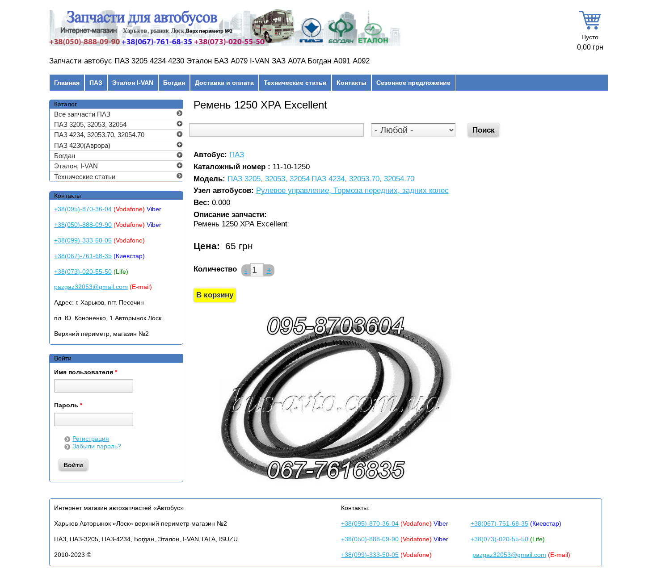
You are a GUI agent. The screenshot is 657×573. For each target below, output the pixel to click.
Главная (67, 82)
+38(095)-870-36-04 (83, 209)
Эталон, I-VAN (76, 166)
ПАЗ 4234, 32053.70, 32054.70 (363, 179)
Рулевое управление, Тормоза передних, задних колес (352, 191)
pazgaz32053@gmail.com (91, 286)
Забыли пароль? (96, 446)
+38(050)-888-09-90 (83, 224)
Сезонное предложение (413, 82)
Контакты (351, 82)
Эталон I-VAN (132, 82)
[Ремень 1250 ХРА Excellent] (335, 485)
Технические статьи (295, 82)
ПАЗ (95, 82)
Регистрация (90, 438)
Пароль (68, 405)
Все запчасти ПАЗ (82, 114)
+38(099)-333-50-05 (83, 240)
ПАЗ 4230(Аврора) (82, 145)
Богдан (174, 82)
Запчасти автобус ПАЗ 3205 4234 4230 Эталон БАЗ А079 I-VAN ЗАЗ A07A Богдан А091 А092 (209, 61)
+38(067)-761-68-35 (83, 255)
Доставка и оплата (224, 82)
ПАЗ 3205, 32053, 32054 (268, 179)
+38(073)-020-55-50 (83, 271)
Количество (215, 269)
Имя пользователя (85, 372)
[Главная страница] (225, 46)
